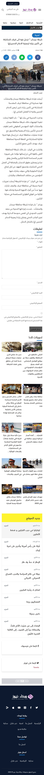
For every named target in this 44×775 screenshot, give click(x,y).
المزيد (6, 525)
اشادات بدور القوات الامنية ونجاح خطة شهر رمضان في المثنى (32, 474)
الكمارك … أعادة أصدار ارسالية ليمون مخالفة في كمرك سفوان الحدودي (33, 438)
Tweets (36, 667)
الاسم (39, 282)
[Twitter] (30, 57)
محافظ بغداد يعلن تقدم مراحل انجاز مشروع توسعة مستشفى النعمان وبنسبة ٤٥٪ (33, 401)
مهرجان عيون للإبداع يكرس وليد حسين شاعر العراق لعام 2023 (32, 500)
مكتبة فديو (22, 729)
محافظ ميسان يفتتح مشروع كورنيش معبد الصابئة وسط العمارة (13, 500)
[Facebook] (38, 57)
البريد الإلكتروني (36, 292)
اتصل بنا (28, 723)
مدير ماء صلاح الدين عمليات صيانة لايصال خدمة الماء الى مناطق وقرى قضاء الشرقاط (13, 359)
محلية (5, 723)
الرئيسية (37, 723)
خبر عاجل (13, 723)
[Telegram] (14, 57)
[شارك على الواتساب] (22, 57)
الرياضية (23, 760)
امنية (37, 35)
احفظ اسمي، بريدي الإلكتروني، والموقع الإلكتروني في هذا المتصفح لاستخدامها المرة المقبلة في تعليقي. (23, 318)
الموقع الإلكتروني (36, 302)
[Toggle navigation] (39, 9)
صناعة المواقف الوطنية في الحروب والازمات (12, 472)
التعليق (39, 246)
